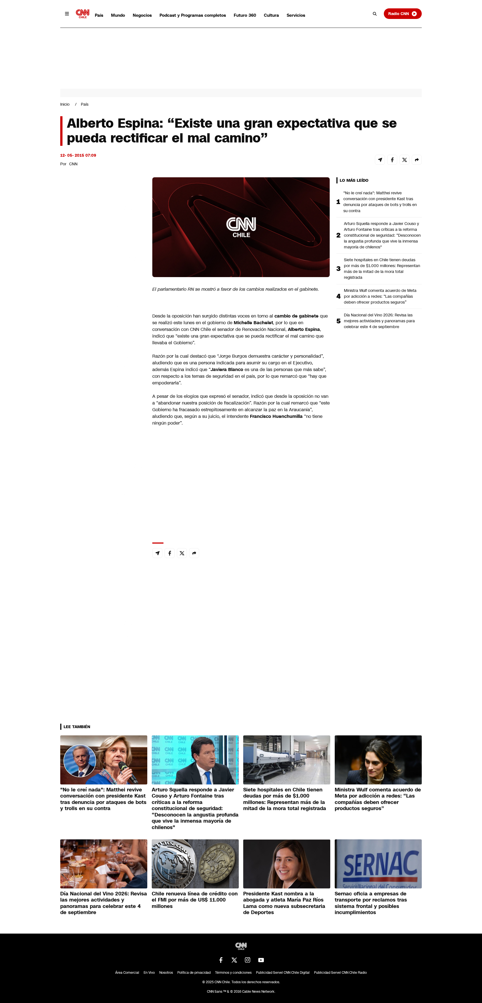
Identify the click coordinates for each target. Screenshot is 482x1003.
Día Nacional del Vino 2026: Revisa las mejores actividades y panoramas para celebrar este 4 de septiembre (379, 321)
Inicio (64, 104)
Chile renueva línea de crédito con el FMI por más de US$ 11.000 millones (195, 900)
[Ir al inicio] (82, 13)
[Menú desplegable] (67, 13)
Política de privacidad (194, 972)
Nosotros (166, 972)
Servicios (296, 15)
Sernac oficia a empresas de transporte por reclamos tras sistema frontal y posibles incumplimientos (371, 903)
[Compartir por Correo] (380, 160)
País (99, 15)
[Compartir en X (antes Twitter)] (404, 160)
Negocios (142, 15)
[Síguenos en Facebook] (220, 960)
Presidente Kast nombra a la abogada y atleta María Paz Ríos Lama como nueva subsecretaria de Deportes (284, 903)
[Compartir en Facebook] (392, 160)
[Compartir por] (417, 160)
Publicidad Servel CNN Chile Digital (283, 972)
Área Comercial (127, 972)
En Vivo (149, 972)
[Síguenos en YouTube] (261, 960)
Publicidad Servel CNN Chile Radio (340, 972)
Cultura (271, 15)
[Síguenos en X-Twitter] (234, 960)
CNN (73, 164)
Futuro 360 (245, 15)
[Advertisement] (102, 496)
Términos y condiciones (233, 972)
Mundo (118, 15)
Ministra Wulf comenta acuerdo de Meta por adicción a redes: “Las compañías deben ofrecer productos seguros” (380, 296)
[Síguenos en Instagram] (247, 960)
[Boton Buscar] (375, 13)
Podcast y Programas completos (193, 15)
